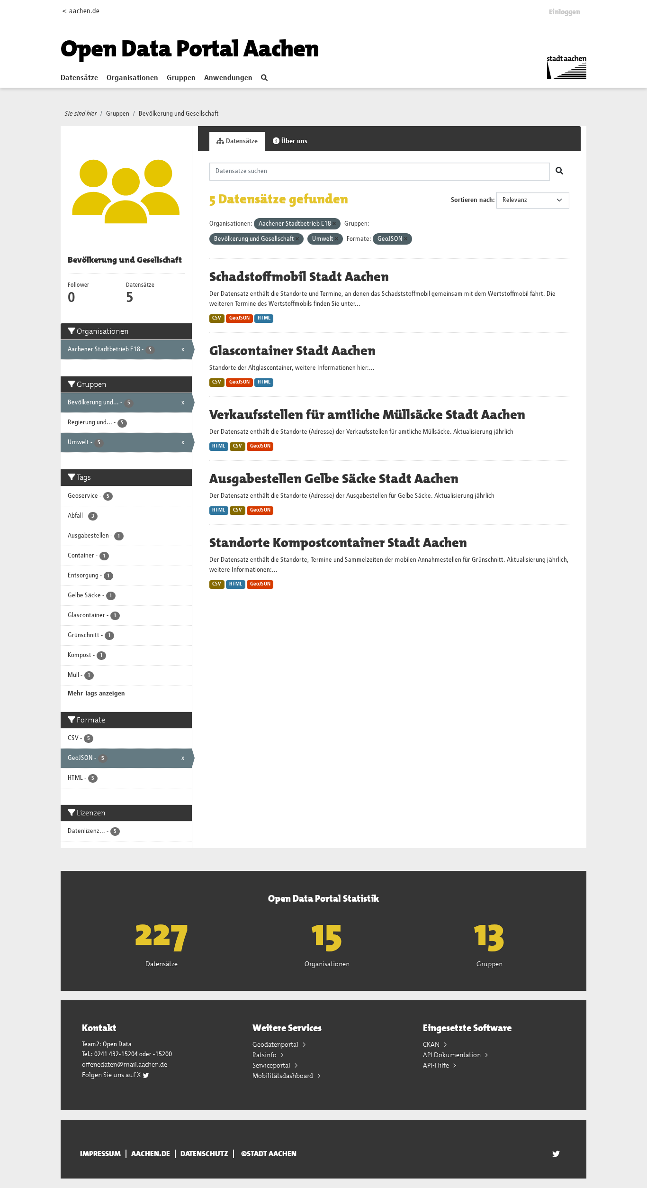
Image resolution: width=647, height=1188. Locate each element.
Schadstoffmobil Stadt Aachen (299, 276)
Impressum (100, 1154)
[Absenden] (559, 172)
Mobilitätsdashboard (283, 1075)
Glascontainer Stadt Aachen (292, 350)
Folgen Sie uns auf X (112, 1074)
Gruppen (181, 78)
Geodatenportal (276, 1044)
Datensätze (79, 78)
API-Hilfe (436, 1065)
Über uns (293, 141)
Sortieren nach (472, 200)
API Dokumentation (452, 1055)
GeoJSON (239, 318)
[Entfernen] (334, 224)
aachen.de (150, 1154)
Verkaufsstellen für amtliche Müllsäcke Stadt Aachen (367, 414)
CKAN (432, 1044)
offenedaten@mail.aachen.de (124, 1064)
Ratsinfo (265, 1055)
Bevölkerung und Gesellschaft (179, 113)
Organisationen (132, 78)
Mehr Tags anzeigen (96, 693)
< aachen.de (80, 11)
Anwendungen (228, 78)
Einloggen (564, 12)
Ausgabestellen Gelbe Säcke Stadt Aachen (333, 478)
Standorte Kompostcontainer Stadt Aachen (338, 542)
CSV (216, 318)
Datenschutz (204, 1154)
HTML (264, 318)
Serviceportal (272, 1065)
